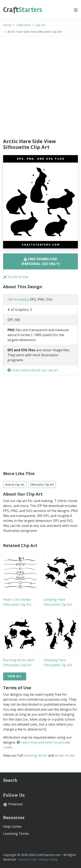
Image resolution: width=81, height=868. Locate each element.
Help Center (12, 826)
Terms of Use (17, 277)
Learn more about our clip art (34, 370)
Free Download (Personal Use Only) (40, 261)
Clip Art (40, 25)
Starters (22, 9)
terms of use (64, 755)
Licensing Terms (16, 833)
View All (14, 676)
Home (7, 25)
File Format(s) (17, 299)
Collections (23, 25)
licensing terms (35, 755)
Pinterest (15, 804)
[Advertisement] (40, 87)
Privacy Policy (48, 859)
